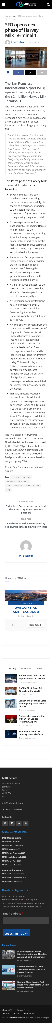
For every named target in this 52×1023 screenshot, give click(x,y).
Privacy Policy (23, 1010)
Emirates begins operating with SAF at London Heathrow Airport (32, 719)
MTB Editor (19, 42)
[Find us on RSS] (25, 823)
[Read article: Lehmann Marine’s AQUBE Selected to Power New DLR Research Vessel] (8, 969)
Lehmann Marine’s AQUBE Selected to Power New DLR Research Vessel (31, 969)
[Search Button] (48, 4)
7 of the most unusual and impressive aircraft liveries (32, 677)
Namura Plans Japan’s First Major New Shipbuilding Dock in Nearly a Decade (33, 985)
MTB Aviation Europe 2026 (13, 874)
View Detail (35, 625)
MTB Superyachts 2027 (12, 865)
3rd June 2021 (35, 42)
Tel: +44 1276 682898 (12, 809)
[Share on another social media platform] (42, 72)
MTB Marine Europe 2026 (12, 845)
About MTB (7, 1010)
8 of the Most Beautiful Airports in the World (30, 689)
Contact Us (29, 1013)
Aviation (26, 477)
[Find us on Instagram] (12, 823)
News (14, 16)
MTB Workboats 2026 (11, 841)
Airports (15, 477)
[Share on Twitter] (30, 72)
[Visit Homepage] (26, 4)
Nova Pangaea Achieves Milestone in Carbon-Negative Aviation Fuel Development (32, 954)
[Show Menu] (3, 4)
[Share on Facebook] (18, 72)
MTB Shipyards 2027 (24, 608)
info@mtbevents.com (12, 803)
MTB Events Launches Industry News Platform (31, 733)
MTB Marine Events (11, 837)
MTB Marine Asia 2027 (11, 861)
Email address (13, 913)
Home (7, 16)
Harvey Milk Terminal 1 (17, 481)
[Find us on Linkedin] (19, 823)
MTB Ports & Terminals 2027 (14, 857)
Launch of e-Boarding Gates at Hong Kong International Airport (32, 703)
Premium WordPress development (22, 1017)
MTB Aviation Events (12, 870)
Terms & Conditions (10, 1013)
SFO (8, 490)
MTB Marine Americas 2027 (13, 853)
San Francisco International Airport (22, 485)
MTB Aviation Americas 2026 (14, 877)
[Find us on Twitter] (5, 823)
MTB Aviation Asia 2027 (12, 881)
